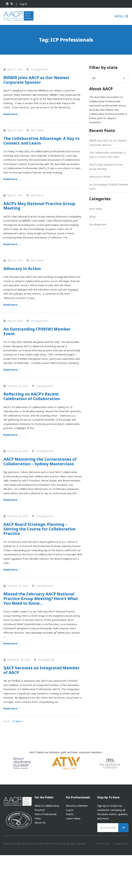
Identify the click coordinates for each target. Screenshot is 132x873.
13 (13, 721)
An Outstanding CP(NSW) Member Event (37, 331)
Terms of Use (102, 843)
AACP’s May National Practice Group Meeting (39, 206)
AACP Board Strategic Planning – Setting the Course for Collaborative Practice (39, 529)
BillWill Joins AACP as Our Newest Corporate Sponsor (36, 80)
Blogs (92, 216)
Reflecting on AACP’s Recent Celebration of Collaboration (31, 396)
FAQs (38, 818)
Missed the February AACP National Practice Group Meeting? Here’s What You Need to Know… (40, 598)
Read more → (11, 114)
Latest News (73, 818)
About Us (40, 822)
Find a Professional (45, 814)
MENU (119, 16)
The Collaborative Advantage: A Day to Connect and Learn (41, 141)
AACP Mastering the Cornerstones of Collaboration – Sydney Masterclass (39, 461)
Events (70, 814)
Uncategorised (97, 224)
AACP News (95, 208)
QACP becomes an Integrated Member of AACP (41, 670)
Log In (23, 4)
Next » (19, 721)
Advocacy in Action (22, 268)
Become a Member (77, 805)
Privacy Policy (122, 843)
